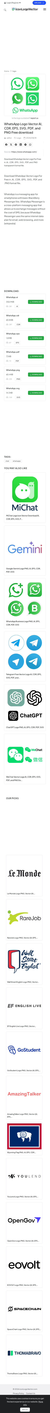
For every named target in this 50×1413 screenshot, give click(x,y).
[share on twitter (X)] (11, 144)
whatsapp (17, 461)
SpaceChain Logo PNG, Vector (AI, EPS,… (24, 1329)
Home (6, 71)
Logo (19, 138)
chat (7, 461)
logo (14, 71)
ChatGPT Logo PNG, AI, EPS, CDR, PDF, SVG (25, 727)
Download (36, 302)
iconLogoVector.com (28, 1389)
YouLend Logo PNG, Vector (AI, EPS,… (22, 1197)
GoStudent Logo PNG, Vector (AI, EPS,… (23, 1070)
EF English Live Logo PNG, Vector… (21, 1026)
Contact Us (30, 1393)
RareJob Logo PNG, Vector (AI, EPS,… (22, 938)
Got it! (25, 1409)
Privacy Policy (18, 1393)
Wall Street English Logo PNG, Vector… (23, 982)
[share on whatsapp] (30, 144)
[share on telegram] (25, 144)
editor (9, 138)
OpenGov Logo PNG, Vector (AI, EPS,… (23, 1241)
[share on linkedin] (21, 144)
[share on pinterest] (16, 144)
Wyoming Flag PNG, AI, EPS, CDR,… (21, 1152)
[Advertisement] (25, 40)
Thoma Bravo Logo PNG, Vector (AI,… (22, 1373)
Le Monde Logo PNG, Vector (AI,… (21, 893)
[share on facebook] (6, 144)
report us (34, 118)
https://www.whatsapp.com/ (24, 152)
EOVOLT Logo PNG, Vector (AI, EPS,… (22, 1285)
